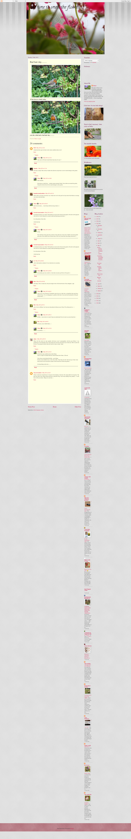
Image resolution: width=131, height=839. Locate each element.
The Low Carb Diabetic (87, 219)
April (99, 283)
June (99, 243)
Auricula (99, 281)
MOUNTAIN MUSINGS (87, 417)
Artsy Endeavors (86, 718)
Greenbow (86, 446)
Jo (34, 261)
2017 (97, 219)
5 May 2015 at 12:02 (40, 148)
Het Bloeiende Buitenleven (87, 597)
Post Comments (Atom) (39, 410)
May (99, 245)
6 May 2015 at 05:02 (40, 281)
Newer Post (31, 407)
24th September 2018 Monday (87, 665)
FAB (35, 148)
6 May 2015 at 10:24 (47, 328)
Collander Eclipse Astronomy (86, 290)
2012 (97, 298)
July (99, 241)
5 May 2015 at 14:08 (47, 178)
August (99, 238)
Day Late (86, 426)
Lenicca (89, 636)
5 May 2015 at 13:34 (42, 168)
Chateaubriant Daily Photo (87, 253)
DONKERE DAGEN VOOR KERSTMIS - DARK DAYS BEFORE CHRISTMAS (87, 610)
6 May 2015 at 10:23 (47, 352)
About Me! (86, 746)
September (100, 235)
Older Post (78, 407)
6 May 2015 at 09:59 (44, 321)
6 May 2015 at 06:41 (47, 291)
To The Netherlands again (86, 540)
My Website (87, 479)
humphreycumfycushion (39, 193)
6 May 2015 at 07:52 (40, 305)
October (99, 232)
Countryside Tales (87, 388)
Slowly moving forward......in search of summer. (100, 250)
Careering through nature (87, 280)
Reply (35, 152)
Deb (34, 305)
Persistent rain (99, 263)
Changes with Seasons (87, 477)
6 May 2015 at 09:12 (47, 314)
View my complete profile (89, 101)
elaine (35, 339)
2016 (97, 221)
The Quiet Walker (86, 331)
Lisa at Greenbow (37, 372)
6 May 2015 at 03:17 (49, 212)
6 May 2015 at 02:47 (43, 203)
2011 (97, 300)
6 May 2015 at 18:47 (46, 372)
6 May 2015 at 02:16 (49, 193)
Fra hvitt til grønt (88, 368)
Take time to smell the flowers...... (55, 7)
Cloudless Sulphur (86, 803)
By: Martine (87, 635)
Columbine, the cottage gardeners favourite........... (100, 258)
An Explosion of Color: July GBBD (87, 697)
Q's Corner (86, 765)
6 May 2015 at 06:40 (47, 270)
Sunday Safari (87, 773)
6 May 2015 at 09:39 (41, 339)
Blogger (72, 828)
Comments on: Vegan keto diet (87, 633)
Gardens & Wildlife (86, 310)
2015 (97, 223)
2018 (97, 216)
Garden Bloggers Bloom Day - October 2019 (87, 456)
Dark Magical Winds (87, 589)
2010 (97, 303)
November (100, 229)
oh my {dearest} (88, 646)
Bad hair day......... (99, 278)
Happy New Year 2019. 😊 (87, 570)
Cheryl (38, 158)
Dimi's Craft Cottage (87, 560)
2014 (97, 293)
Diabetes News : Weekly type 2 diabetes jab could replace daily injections (87, 230)
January (99, 290)
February (100, 288)
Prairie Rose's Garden (87, 686)
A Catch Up (86, 397)
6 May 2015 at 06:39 (47, 229)
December (100, 225)
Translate (94, 62)
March (99, 286)
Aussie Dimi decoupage (87, 530)
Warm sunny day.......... (100, 274)
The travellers (87, 663)
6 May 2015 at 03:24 (49, 244)
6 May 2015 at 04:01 (39, 261)
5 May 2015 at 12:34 (47, 157)
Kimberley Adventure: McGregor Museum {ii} (87, 656)
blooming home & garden (88, 359)
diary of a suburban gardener (86, 499)
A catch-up (86, 312)
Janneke (36, 168)
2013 (97, 296)
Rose (35, 281)
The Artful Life (87, 794)
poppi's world (87, 745)
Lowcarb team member (39, 212)
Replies (36, 155)
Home (55, 407)
